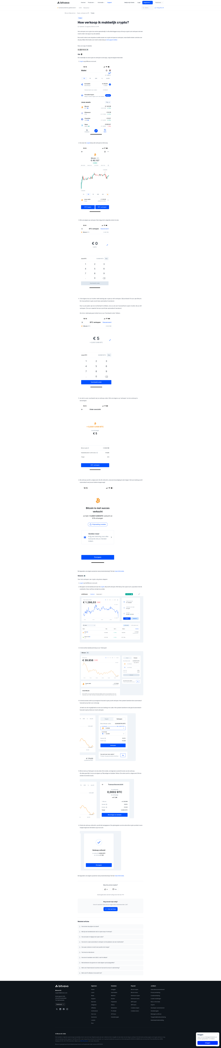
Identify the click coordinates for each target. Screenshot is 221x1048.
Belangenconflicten (156, 1014)
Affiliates (93, 1008)
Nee (115, 889)
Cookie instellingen (156, 998)
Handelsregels (115, 1017)
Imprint (153, 1004)
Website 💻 (85, 49)
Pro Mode (113, 1011)
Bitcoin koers (134, 992)
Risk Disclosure (84, 1041)
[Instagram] (67, 1009)
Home (92, 989)
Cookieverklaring (155, 995)
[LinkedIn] (60, 1009)
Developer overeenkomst (157, 1008)
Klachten (93, 1001)
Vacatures (94, 1017)
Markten (113, 995)
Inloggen (113, 989)
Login (138, 2)
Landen (93, 1020)
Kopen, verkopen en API (83, 13)
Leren (80, 7)
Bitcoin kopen (134, 989)
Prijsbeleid (114, 1001)
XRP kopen (134, 1001)
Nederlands (158, 2)
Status (113, 1004)
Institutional (94, 1011)
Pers (92, 1023)
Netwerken (114, 1008)
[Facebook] (63, 1009)
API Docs (113, 1014)
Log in (81, 61)
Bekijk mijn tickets (129, 2)
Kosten (113, 998)
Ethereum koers (135, 998)
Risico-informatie (155, 1001)
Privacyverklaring (155, 992)
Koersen (83, 2)
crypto (88, 143)
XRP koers (133, 1004)
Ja (107, 889)
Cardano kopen (135, 1008)
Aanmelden (114, 992)
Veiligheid (93, 1004)
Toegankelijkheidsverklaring (158, 1017)
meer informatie (119, 571)
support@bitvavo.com (61, 993)
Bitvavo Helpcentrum (70, 13)
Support (109, 2)
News (92, 995)
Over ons (93, 1014)
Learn (92, 992)
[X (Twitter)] (56, 1009)
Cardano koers (135, 1011)
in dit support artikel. (111, 40)
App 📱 (80, 49)
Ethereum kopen (135, 995)
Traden (92, 13)
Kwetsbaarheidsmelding (157, 1020)
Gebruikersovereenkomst (158, 989)
